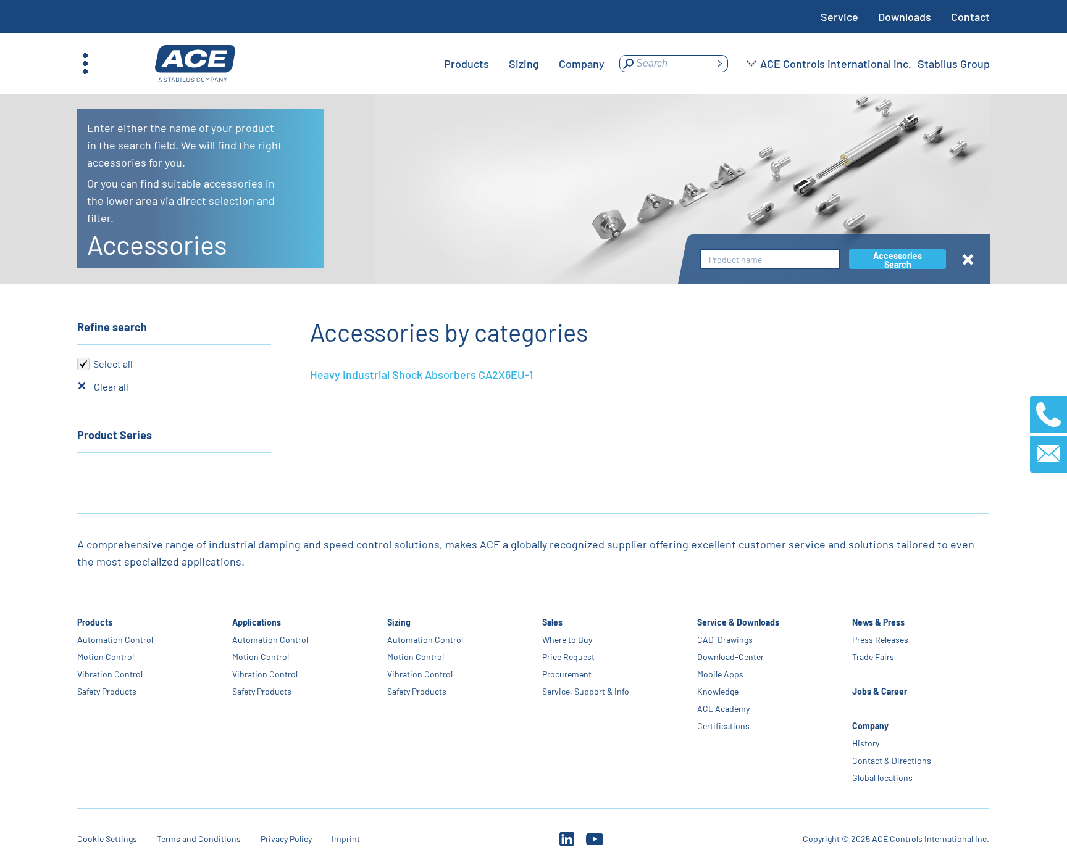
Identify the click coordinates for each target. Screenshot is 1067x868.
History (865, 743)
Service (839, 16)
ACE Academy (723, 708)
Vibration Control (110, 674)
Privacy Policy (286, 838)
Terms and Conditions (199, 838)
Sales (552, 622)
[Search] (719, 63)
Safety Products (106, 691)
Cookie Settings (107, 838)
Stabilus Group (954, 63)
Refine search (112, 327)
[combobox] (770, 259)
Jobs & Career (879, 691)
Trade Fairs (873, 656)
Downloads (904, 16)
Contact (970, 16)
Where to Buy (567, 639)
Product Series (114, 435)
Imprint (346, 838)
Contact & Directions (891, 760)
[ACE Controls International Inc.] (195, 64)
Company (870, 726)
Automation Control (115, 639)
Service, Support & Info (585, 691)
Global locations (882, 777)
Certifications (723, 726)
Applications (256, 622)
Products (94, 622)
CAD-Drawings (725, 639)
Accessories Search (897, 259)
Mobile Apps (720, 674)
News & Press (878, 622)
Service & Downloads (738, 622)
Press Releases (880, 639)
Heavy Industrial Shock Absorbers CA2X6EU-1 (421, 374)
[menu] (524, 63)
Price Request (568, 656)
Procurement (567, 674)
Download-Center (730, 656)
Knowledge (718, 691)
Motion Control (105, 656)
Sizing (399, 622)
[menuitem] (466, 63)
